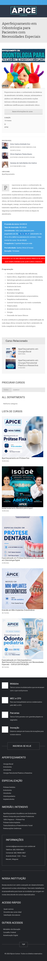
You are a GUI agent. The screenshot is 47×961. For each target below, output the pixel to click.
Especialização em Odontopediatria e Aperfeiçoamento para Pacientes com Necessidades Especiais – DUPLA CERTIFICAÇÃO (23, 662)
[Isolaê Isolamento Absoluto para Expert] (22, 486)
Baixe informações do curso (22, 111)
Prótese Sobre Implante (11, 822)
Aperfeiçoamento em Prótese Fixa (15, 458)
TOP (23, 944)
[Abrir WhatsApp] (40, 955)
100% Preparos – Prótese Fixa (14, 819)
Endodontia (7, 767)
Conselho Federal (9, 932)
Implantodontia (8, 799)
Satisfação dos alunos (12, 915)
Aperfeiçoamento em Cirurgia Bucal (28, 350)
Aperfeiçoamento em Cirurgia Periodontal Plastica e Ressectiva (28, 363)
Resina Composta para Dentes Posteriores (18, 816)
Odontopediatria (9, 796)
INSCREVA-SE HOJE (22, 746)
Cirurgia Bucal (8, 764)
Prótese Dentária (9, 787)
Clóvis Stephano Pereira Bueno (21, 154)
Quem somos (8, 909)
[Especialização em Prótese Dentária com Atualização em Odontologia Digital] (22, 536)
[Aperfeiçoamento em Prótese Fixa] (22, 436)
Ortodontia (7, 770)
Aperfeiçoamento (8, 174)
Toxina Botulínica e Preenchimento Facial (17, 825)
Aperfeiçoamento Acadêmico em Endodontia (19, 813)
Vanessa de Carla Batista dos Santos (23, 163)
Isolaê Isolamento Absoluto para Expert (17, 508)
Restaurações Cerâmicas (12, 828)
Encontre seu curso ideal (12, 912)
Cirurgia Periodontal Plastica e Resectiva (17, 773)
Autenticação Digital (10, 935)
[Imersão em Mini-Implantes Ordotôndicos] (22, 588)
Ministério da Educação (11, 929)
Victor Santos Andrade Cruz (20, 144)
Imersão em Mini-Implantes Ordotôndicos (18, 610)
